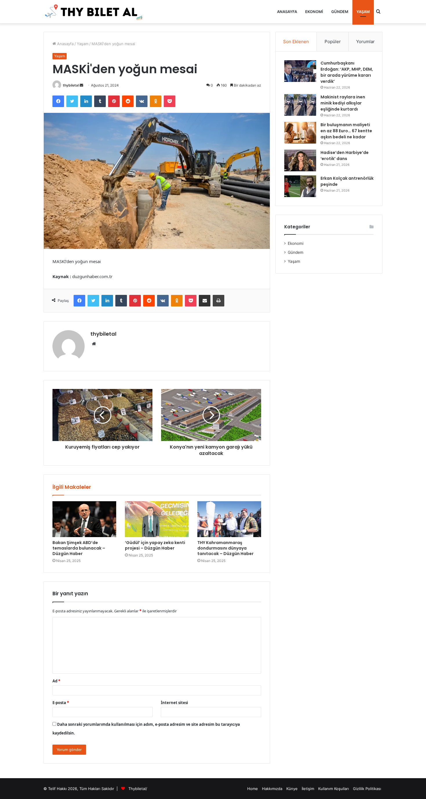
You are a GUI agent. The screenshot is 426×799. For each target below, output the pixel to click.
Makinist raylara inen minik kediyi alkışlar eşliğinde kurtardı (343, 103)
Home (252, 788)
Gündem (339, 11)
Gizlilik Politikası (367, 788)
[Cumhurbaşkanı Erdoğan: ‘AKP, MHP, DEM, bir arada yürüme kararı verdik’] (300, 71)
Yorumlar (365, 41)
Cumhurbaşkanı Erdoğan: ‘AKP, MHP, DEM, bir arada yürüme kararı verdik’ (347, 72)
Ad (56, 681)
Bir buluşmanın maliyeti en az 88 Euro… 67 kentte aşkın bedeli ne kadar (346, 131)
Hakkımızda (272, 788)
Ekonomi (314, 11)
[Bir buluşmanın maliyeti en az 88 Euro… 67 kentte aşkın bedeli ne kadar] (300, 133)
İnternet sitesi (174, 702)
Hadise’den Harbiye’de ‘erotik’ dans (345, 155)
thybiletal (71, 85)
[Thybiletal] (94, 11)
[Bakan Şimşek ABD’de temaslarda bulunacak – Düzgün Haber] (84, 519)
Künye (292, 788)
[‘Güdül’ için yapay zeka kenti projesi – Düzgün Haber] (157, 519)
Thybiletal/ (137, 788)
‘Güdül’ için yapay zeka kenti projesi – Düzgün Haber (155, 545)
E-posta (60, 702)
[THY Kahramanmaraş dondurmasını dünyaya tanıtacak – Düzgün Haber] (229, 519)
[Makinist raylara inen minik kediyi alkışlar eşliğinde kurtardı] (300, 105)
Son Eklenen (296, 41)
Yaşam (363, 11)
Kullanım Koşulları (333, 788)
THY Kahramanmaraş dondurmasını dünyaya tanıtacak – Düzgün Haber (225, 548)
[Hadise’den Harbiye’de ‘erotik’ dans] (300, 160)
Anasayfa (287, 11)
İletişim (308, 788)
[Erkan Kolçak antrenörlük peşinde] (300, 186)
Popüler (333, 41)
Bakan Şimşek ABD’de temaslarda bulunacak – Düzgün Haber (78, 548)
